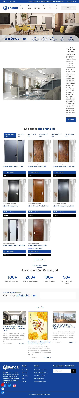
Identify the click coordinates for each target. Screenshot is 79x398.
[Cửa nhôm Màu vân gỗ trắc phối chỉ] (64, 150)
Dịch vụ (44, 7)
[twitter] (9, 385)
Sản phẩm (37, 8)
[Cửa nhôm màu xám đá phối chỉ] (64, 190)
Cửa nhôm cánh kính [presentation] (43, 135)
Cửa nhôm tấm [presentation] (21, 135)
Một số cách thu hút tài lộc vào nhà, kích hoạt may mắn (39, 343)
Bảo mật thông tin (39, 378)
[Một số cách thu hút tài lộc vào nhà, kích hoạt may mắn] (39, 325)
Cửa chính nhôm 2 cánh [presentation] (56, 135)
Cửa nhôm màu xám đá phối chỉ (63, 206)
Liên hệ (56, 7)
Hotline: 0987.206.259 (34, 1)
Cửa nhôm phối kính (33, 243)
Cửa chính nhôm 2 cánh (10, 164)
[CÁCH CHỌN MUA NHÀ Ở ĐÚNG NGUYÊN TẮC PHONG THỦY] (14, 318)
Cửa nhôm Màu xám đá (10, 206)
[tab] (10, 135)
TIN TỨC (39, 307)
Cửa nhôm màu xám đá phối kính (14, 245)
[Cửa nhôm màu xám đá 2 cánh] (14, 150)
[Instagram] (75, 1)
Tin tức (50, 7)
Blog (23, 378)
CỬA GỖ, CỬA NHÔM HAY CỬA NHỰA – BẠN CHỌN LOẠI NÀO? (64, 327)
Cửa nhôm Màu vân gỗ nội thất (38, 206)
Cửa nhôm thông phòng (34, 164)
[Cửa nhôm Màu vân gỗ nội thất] (39, 190)
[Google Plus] (69, 1)
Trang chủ (22, 7)
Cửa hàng (24, 375)
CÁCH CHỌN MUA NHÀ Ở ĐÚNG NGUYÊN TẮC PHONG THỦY (14, 328)
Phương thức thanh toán (41, 372)
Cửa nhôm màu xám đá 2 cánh (13, 166)
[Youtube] (67, 1)
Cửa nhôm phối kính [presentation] (32, 135)
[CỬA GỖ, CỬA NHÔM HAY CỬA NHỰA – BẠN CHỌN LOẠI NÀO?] (64, 317)
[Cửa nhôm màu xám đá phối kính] (14, 230)
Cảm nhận (9, 295)
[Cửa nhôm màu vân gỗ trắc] (39, 230)
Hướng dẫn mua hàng (40, 370)
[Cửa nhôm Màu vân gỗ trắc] (39, 150)
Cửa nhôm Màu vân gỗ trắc (37, 166)
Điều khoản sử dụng (40, 381)
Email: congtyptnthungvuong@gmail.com (53, 1)
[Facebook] (71, 1)
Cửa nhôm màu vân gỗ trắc (37, 245)
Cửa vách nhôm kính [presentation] (69, 135)
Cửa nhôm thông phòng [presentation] (9, 135)
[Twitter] (73, 1)
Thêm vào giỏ (10, 172)
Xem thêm (71, 119)
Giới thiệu (29, 7)
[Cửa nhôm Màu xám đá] (14, 190)
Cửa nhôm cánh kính (9, 243)
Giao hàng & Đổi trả (39, 375)
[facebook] (4, 385)
